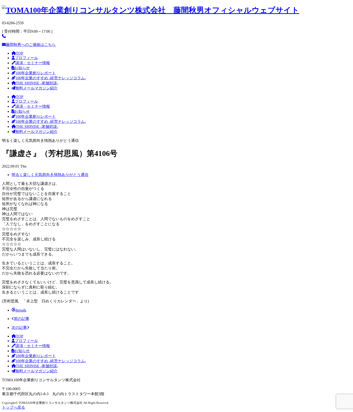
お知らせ (22, 68)
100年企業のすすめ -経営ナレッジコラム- (50, 78)
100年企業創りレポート (35, 73)
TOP (19, 53)
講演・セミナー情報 (32, 63)
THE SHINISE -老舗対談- (37, 83)
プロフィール (26, 58)
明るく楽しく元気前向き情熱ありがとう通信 (50, 175)
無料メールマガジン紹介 (36, 88)
